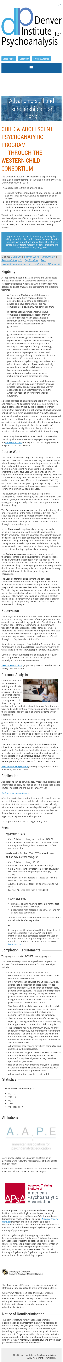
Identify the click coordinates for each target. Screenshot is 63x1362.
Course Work (32, 257)
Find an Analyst (41, 58)
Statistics (39, 264)
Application (31, 260)
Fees (43, 260)
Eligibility (16, 257)
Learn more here (16, 944)
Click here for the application (15, 792)
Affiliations (54, 264)
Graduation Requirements (16, 264)
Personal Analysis (11, 260)
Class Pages (9, 58)
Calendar (24, 58)
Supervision (48, 257)
